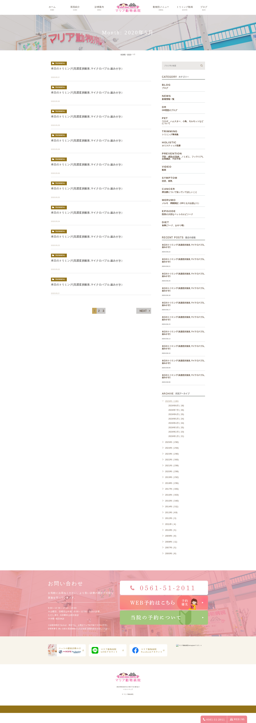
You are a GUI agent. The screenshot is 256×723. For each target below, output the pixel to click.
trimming (60, 63)
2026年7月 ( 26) (176, 410)
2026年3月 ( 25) (176, 427)
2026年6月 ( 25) (176, 414)
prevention (183, 156)
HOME (123, 54)
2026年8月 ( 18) (176, 405)
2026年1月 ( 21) (176, 436)
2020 (129, 54)
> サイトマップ (128, 689)
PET (182, 120)
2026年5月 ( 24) (176, 419)
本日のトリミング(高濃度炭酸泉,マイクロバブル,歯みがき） (87, 68)
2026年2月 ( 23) (176, 432)
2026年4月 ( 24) (176, 423)
